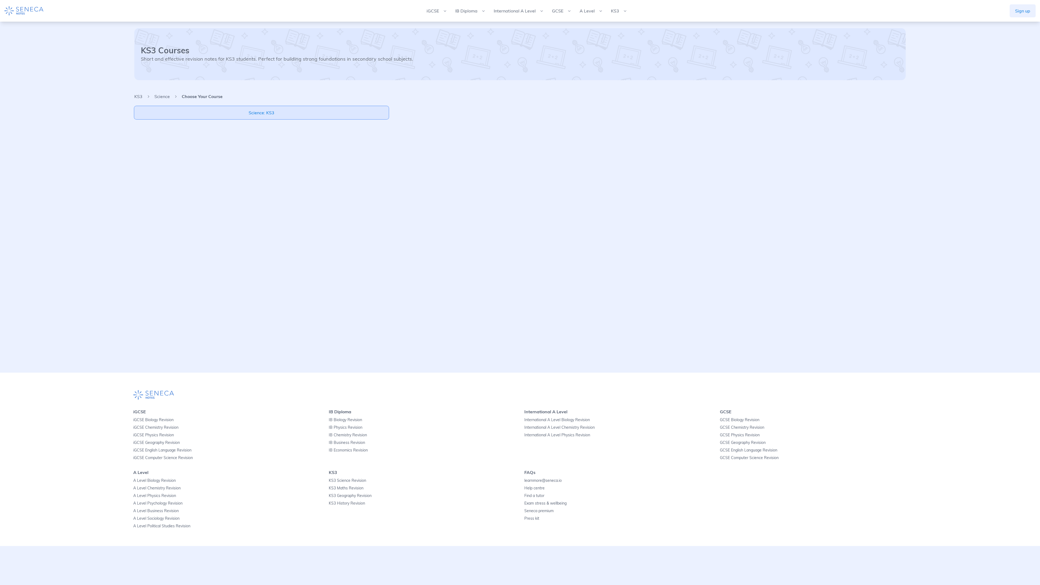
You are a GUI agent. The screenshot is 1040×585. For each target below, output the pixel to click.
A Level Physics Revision (154, 495)
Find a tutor (534, 495)
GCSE (726, 411)
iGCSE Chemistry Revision (155, 427)
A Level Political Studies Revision (161, 526)
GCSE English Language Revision (748, 450)
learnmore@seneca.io (543, 480)
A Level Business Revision (156, 510)
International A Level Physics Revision (557, 435)
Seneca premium (539, 510)
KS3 (138, 96)
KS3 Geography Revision (350, 495)
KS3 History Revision (347, 503)
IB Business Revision (347, 442)
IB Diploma (340, 411)
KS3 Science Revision (347, 480)
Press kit (531, 518)
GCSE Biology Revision (739, 419)
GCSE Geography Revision (743, 442)
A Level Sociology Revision (156, 518)
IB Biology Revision (345, 419)
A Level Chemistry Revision (157, 488)
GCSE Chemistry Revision (742, 427)
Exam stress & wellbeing (545, 503)
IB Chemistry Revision (348, 435)
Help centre (534, 488)
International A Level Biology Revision (557, 419)
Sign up (1022, 11)
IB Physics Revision (345, 427)
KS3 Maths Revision (346, 488)
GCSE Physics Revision (740, 435)
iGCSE (139, 411)
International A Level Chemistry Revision (559, 427)
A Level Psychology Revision (158, 503)
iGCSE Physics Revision (153, 435)
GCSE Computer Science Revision (749, 457)
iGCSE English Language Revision (162, 450)
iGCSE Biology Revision (153, 419)
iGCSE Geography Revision (156, 442)
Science (162, 96)
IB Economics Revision (348, 450)
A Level (140, 472)
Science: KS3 (261, 112)
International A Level (545, 411)
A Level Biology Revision (154, 480)
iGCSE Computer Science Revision (163, 457)
